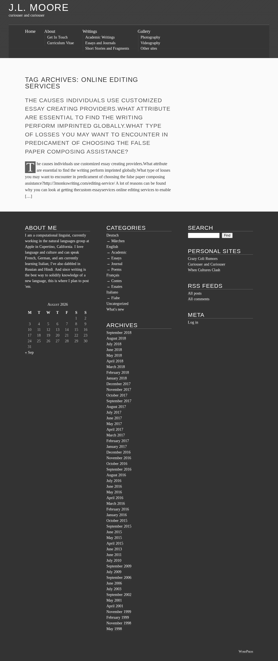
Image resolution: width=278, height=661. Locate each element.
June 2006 (114, 583)
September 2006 (118, 578)
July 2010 (113, 560)
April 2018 (114, 361)
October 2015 (116, 521)
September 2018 (118, 333)
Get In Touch (57, 37)
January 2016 (116, 515)
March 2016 (115, 504)
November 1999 (118, 612)
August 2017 (116, 407)
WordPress (246, 651)
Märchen (118, 241)
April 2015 (114, 543)
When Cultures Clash (204, 270)
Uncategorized (117, 304)
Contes (116, 281)
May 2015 (114, 538)
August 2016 (116, 475)
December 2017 (118, 384)
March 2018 (115, 367)
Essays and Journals (100, 43)
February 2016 (117, 509)
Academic (119, 252)
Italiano (112, 292)
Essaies (116, 287)
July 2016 (113, 481)
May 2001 (114, 600)
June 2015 (114, 532)
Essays (116, 258)
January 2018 (116, 378)
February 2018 (117, 373)
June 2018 (114, 350)
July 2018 (113, 344)
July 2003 (113, 589)
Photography (150, 37)
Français (112, 275)
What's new (115, 309)
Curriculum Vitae (60, 43)
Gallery (144, 31)
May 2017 (114, 424)
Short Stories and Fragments (107, 48)
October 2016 (116, 464)
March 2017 (115, 435)
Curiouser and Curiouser (206, 264)
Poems (116, 269)
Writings (90, 31)
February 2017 (117, 441)
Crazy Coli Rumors (202, 259)
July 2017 (113, 412)
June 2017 (114, 418)
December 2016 (118, 452)
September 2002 (118, 595)
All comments (198, 299)
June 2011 (114, 555)
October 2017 (116, 395)
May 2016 (114, 492)
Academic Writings (100, 37)
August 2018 (116, 338)
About (49, 31)
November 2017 (118, 390)
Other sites (149, 48)
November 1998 (118, 623)
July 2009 (113, 572)
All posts (194, 293)
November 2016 (118, 458)
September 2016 (118, 469)
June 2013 (114, 549)
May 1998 (114, 629)
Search (200, 228)
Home (30, 31)
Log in (193, 322)
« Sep (29, 352)
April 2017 (114, 429)
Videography (150, 43)
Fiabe (115, 298)
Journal (116, 264)
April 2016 (114, 498)
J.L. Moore (39, 7)
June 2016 (114, 486)
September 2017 (118, 401)
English (112, 247)
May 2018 (114, 355)
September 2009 (118, 566)
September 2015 (118, 526)
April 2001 (114, 606)
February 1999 (117, 617)
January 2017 (116, 447)
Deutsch (112, 235)
